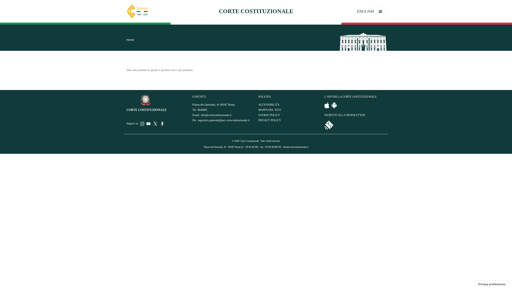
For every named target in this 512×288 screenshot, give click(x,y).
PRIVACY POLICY (269, 120)
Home (130, 39)
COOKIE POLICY (269, 115)
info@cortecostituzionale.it (216, 115)
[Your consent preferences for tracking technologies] (492, 284)
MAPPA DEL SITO (269, 109)
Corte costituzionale (256, 11)
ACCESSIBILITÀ (268, 104)
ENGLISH (365, 11)
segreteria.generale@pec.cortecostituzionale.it (224, 120)
